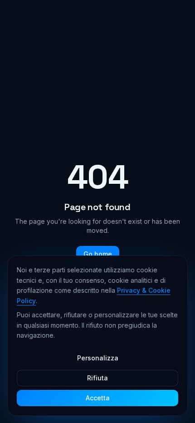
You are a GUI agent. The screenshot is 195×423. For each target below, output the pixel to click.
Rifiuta (97, 378)
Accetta (98, 398)
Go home (97, 254)
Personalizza (97, 358)
